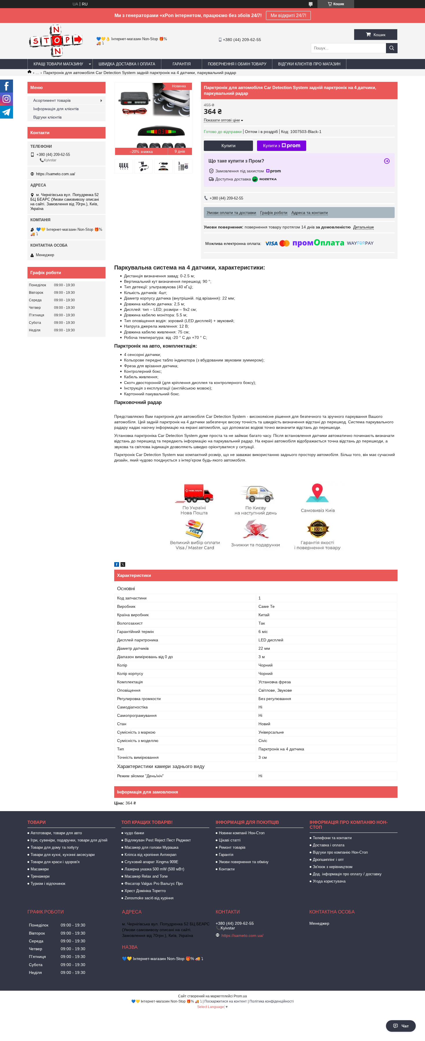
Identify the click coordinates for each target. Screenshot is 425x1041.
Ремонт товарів (232, 847)
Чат (405, 1026)
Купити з (271, 145)
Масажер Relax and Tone (146, 876)
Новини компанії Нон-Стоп (242, 833)
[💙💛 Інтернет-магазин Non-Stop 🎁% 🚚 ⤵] (55, 56)
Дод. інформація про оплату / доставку (347, 874)
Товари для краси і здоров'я (55, 862)
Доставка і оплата (328, 845)
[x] (123, 565)
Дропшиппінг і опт (328, 859)
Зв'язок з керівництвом (332, 867)
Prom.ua (240, 996)
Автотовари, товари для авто (56, 833)
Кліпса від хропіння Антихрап (150, 854)
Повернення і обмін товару (237, 64)
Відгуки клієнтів (47, 117)
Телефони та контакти (332, 838)
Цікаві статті (230, 840)
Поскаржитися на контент (225, 1001)
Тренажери (40, 876)
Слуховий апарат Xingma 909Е (151, 862)
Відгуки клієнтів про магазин (309, 64)
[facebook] (116, 565)
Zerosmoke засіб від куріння (149, 898)
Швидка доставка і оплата (127, 64)
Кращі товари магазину (58, 64)
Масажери (40, 869)
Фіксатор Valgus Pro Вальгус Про (154, 883)
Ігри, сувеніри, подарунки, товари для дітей (69, 840)
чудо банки (134, 833)
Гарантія (182, 64)
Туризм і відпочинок (48, 883)
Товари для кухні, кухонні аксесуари (63, 854)
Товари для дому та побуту (55, 847)
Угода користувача (329, 881)
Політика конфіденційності (272, 1001)
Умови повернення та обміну (244, 862)
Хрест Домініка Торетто (145, 891)
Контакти (226, 869)
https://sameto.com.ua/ (55, 174)
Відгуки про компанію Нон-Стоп (340, 852)
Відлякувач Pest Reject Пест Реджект (158, 840)
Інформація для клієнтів (56, 108)
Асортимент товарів (52, 100)
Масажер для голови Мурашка (151, 847)
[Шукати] (392, 48)
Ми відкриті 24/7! (288, 15)
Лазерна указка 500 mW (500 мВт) (154, 869)
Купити (228, 145)
